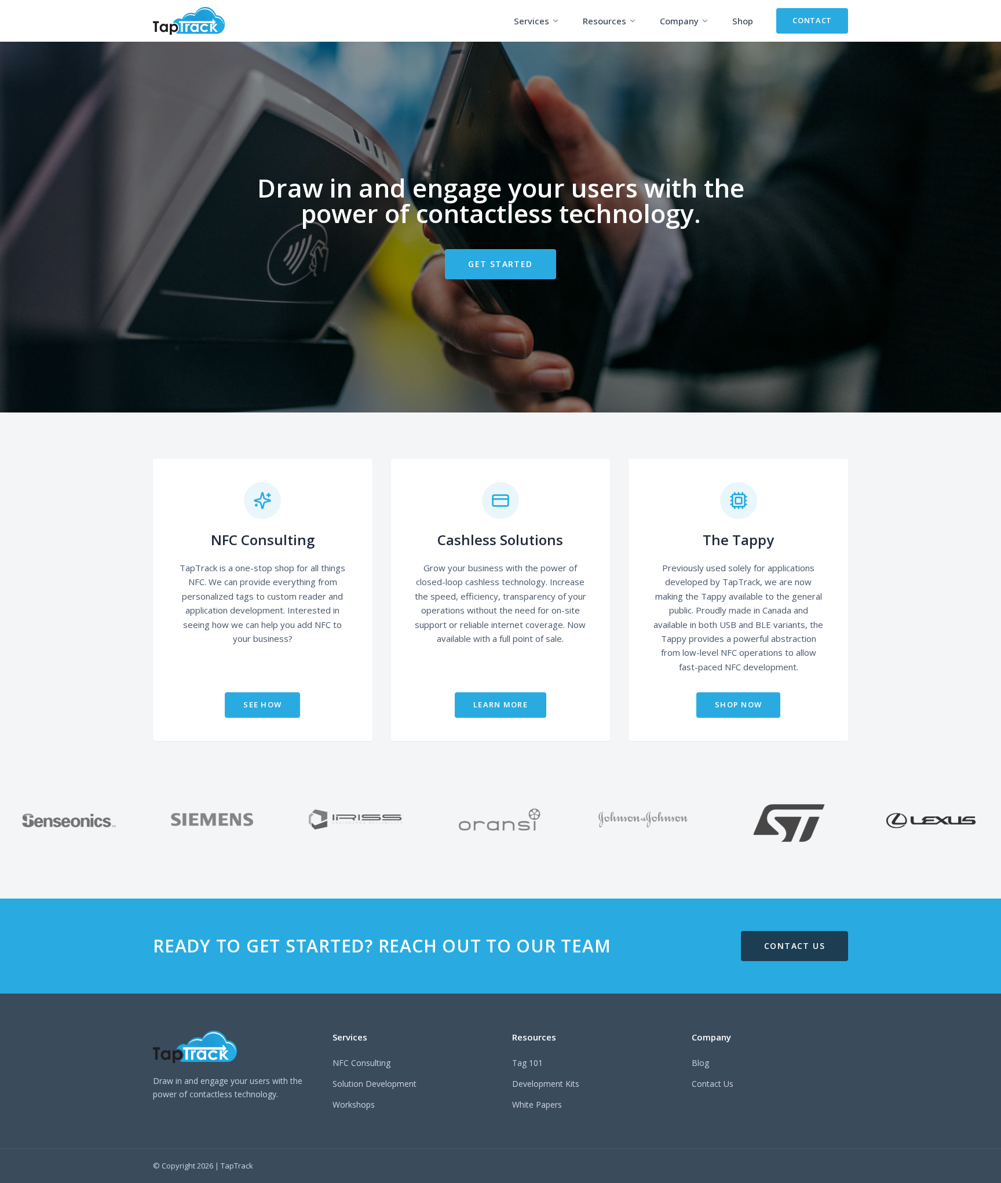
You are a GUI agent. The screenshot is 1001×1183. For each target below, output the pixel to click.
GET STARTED (500, 263)
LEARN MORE (500, 704)
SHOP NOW (738, 704)
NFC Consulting (361, 1062)
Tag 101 (527, 1062)
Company (679, 21)
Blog (700, 1062)
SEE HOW (262, 704)
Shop (742, 21)
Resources (604, 21)
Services (531, 21)
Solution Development (375, 1083)
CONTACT (812, 20)
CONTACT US (794, 945)
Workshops (354, 1104)
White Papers (537, 1104)
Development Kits (545, 1083)
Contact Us (712, 1083)
